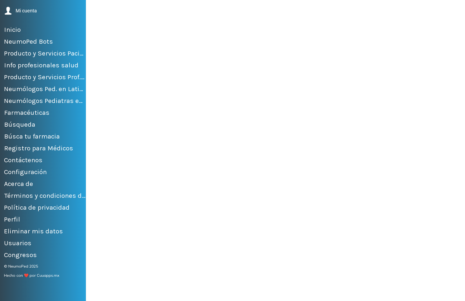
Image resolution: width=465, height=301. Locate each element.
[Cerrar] (97, 8)
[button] (20, 11)
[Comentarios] (236, 293)
